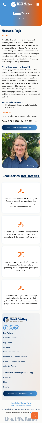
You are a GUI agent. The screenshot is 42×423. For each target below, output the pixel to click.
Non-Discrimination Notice (21, 405)
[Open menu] (38, 4)
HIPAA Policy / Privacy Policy (20, 403)
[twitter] (11, 328)
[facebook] (5, 328)
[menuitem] (21, 337)
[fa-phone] (4, 6)
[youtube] (16, 328)
